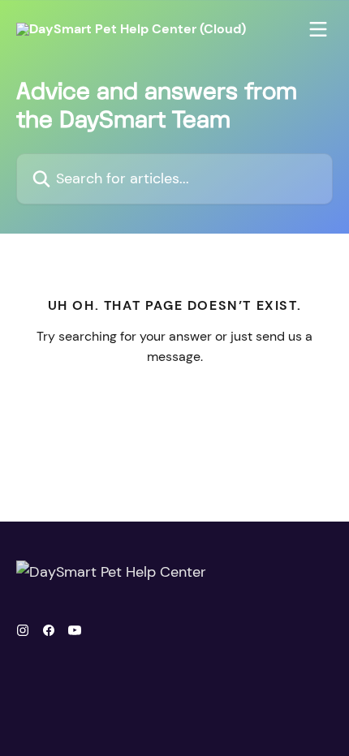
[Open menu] (318, 29)
